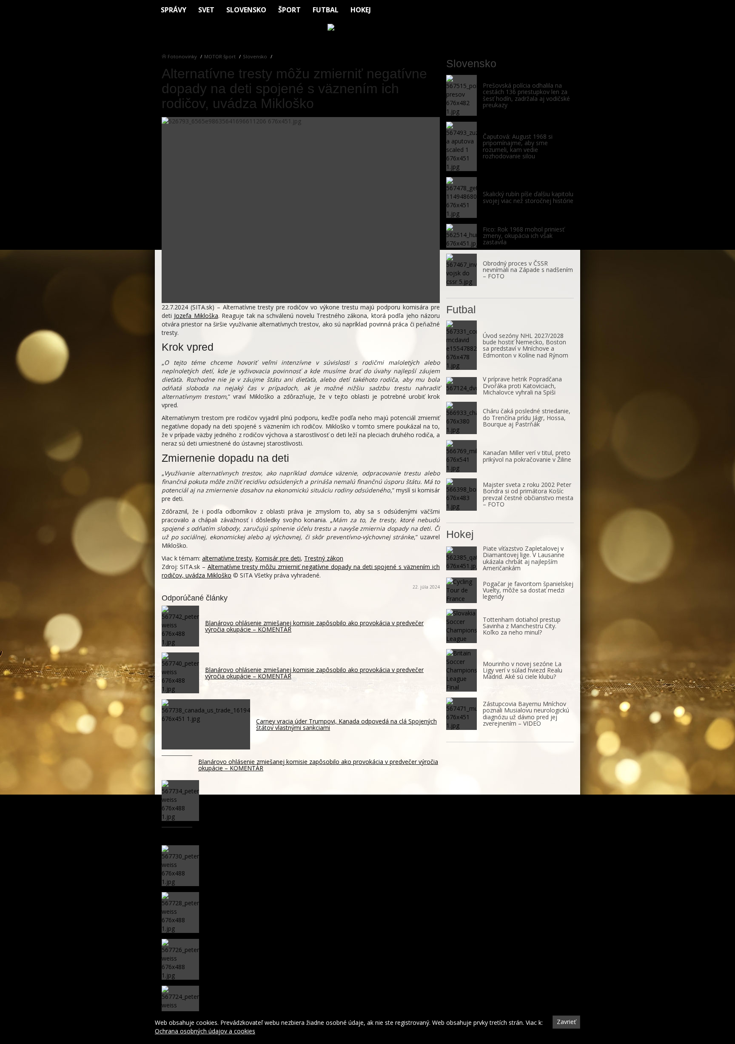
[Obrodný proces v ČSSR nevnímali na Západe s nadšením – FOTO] (461, 270)
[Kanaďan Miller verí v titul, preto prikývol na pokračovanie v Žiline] (461, 456)
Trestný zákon (323, 558)
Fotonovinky (182, 56)
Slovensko (246, 9)
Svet (206, 9)
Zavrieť (566, 1022)
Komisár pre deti (278, 558)
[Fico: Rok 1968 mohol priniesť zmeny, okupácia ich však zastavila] (461, 236)
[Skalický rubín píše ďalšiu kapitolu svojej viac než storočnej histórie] (461, 197)
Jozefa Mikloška (196, 316)
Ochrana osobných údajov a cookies (205, 1031)
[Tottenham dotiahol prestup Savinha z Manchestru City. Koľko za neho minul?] (461, 626)
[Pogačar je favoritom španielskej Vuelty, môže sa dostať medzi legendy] (461, 590)
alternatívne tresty (227, 558)
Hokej (360, 9)
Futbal (326, 9)
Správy (173, 9)
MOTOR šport (220, 56)
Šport (289, 9)
